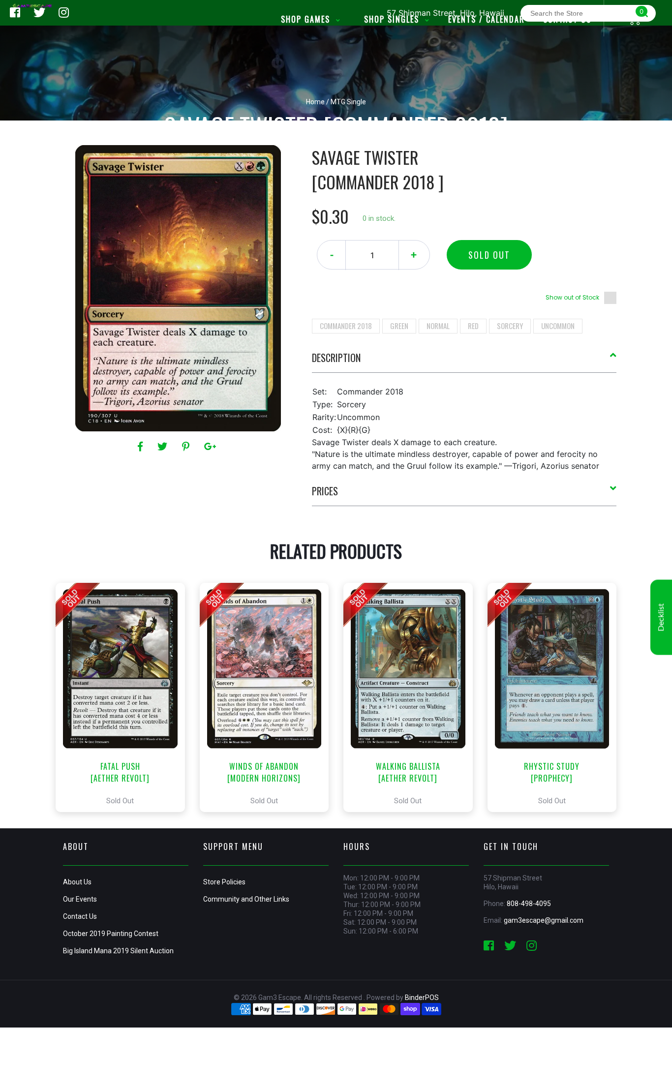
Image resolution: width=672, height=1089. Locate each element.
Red (473, 325)
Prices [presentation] (325, 491)
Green (399, 325)
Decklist (661, 618)
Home (315, 102)
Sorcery (510, 325)
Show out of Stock (572, 297)
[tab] (464, 361)
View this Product (125, 697)
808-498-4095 (529, 904)
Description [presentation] (336, 357)
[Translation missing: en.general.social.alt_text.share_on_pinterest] (187, 447)
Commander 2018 (346, 325)
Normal (438, 325)
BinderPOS (422, 997)
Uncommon (558, 325)
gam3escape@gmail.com (543, 920)
